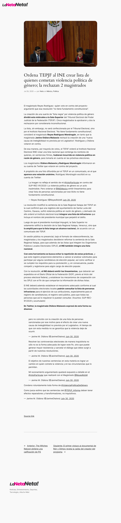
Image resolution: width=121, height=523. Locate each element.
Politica (56, 91)
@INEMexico (62, 189)
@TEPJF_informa (72, 390)
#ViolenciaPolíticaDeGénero (74, 385)
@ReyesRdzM (81, 375)
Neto (42, 91)
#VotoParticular (71, 182)
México (49, 91)
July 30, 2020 (72, 336)
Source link (29, 416)
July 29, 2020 (69, 200)
